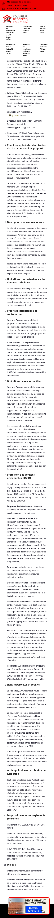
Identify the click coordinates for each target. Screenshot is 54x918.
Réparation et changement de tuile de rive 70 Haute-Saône (10, 33)
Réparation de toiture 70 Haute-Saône (43, 48)
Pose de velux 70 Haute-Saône (43, 30)
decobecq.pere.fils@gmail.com (21, 9)
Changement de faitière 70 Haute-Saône (27, 30)
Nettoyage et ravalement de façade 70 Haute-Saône (27, 50)
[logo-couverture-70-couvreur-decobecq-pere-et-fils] (16, 19)
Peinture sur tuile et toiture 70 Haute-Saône (10, 49)
